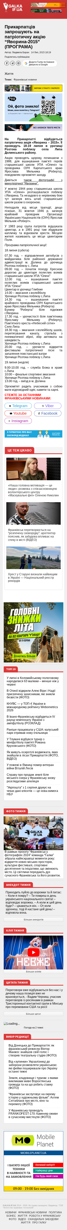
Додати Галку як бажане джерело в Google (41, 63)
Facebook (49, 413)
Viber (49, 406)
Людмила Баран (20, 52)
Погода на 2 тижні (33, 1027)
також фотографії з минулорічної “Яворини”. (33, 181)
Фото (12, 1219)
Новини (10, 1212)
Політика (55, 1212)
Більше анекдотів (33, 919)
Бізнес (11, 1215)
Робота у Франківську (45, 1215)
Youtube (19, 413)
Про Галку (39, 1222)
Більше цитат (33, 1014)
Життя (9, 73)
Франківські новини (25, 79)
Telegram (19, 406)
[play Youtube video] (33, 952)
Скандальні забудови (43, 1219)
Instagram (19, 421)
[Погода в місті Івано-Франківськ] (33, 1023)
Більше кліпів (33, 971)
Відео (22, 1219)
